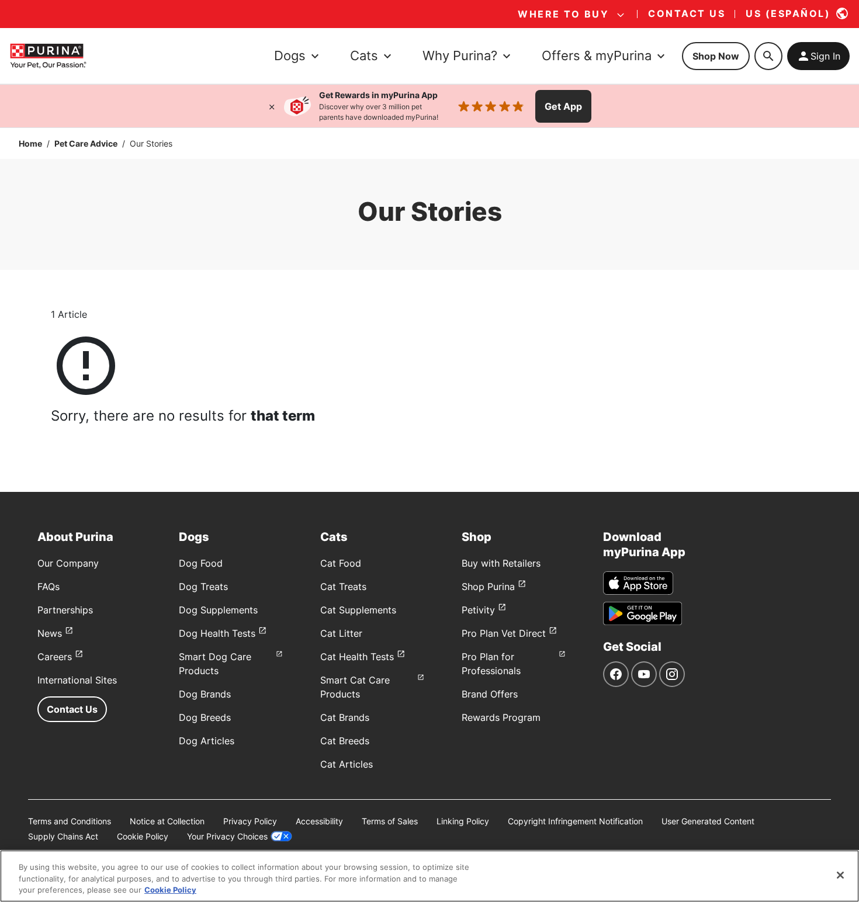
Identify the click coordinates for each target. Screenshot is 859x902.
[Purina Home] (47, 56)
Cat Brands (344, 717)
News (49, 633)
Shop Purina (488, 586)
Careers (54, 656)
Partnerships (65, 610)
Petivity (478, 610)
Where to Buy (563, 14)
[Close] (272, 106)
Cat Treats (343, 586)
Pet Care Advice (85, 143)
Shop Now (715, 56)
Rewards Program (501, 717)
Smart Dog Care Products (215, 663)
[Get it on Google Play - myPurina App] (642, 613)
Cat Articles (346, 764)
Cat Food (340, 563)
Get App (563, 106)
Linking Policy (463, 821)
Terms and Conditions (69, 821)
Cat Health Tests (357, 656)
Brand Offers (490, 694)
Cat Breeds (344, 741)
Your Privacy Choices (227, 836)
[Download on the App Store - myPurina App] (638, 583)
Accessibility (319, 821)
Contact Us (72, 709)
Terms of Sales (390, 821)
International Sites (77, 680)
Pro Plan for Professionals (491, 663)
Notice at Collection (167, 821)
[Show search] (768, 56)
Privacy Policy (250, 821)
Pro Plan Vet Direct (504, 633)
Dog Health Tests (217, 633)
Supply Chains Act (63, 836)
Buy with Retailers (501, 563)
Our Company (68, 563)
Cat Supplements (358, 610)
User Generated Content (707, 821)
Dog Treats (203, 586)
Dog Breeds (205, 717)
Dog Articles (206, 741)
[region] (429, 876)
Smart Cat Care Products (355, 687)
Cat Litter (341, 633)
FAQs (48, 586)
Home (30, 143)
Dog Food (201, 563)
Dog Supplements (218, 610)
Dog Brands (205, 694)
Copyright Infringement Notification (575, 821)
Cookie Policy (142, 836)
